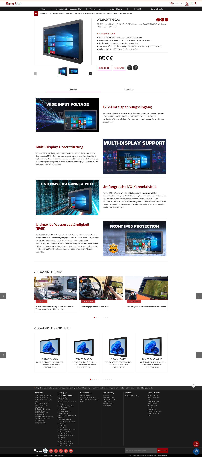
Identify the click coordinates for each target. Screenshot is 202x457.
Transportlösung (63, 413)
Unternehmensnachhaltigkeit (89, 399)
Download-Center (108, 397)
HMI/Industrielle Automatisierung (63, 408)
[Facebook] (56, 451)
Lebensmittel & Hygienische (67, 415)
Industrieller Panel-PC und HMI (61, 13)
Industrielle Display (41, 397)
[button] (196, 444)
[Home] (36, 14)
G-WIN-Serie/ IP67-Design (84, 13)
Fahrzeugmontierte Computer (41, 406)
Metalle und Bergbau (64, 441)
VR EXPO (150, 407)
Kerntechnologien (153, 413)
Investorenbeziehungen (88, 397)
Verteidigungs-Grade (42, 403)
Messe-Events (152, 403)
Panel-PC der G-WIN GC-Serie (106, 13)
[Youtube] (71, 451)
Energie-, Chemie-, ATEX (66, 406)
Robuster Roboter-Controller (44, 417)
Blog (149, 415)
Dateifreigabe (107, 405)
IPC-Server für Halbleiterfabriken (63, 399)
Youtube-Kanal (152, 405)
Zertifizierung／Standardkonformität (154, 410)
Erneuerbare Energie (64, 433)
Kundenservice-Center (110, 399)
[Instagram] (66, 450)
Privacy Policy (48, 455)
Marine (60, 417)
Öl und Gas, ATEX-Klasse (43, 419)
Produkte (43, 13)
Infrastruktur (62, 427)
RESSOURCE (119, 68)
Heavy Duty (61, 439)
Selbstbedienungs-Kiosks (66, 435)
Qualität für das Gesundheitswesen (41, 412)
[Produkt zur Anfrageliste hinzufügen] (130, 68)
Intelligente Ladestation (65, 443)
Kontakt (137, 9)
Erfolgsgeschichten (64, 445)
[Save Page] (158, 19)
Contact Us (37, 455)
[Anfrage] (162, 19)
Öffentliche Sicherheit (65, 419)
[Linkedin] (51, 451)
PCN (149, 399)
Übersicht (73, 90)
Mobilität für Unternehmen (44, 395)
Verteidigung (62, 425)
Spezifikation (129, 90)
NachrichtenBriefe (153, 397)
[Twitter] (61, 451)
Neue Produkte (153, 395)
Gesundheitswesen (64, 431)
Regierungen (62, 437)
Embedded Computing (42, 409)
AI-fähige (60, 404)
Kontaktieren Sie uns (132, 395)
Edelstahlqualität (40, 423)
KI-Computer (39, 421)
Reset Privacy (59, 455)
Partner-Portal (107, 401)
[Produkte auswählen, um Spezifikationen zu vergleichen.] (135, 68)
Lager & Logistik (63, 423)
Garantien (106, 395)
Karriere (82, 401)
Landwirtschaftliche (64, 411)
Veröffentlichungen (154, 401)
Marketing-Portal (108, 403)
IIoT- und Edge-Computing (66, 421)
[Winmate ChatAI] (196, 451)
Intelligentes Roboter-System (67, 429)
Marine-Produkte (40, 415)
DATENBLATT (104, 68)
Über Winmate (85, 395)
